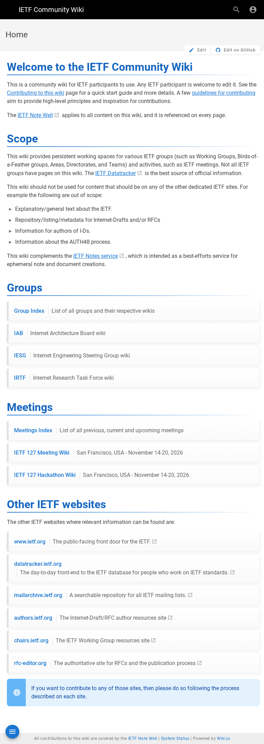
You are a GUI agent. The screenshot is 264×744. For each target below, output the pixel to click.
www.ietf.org (82, 541)
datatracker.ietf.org (121, 568)
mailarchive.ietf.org (100, 595)
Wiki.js (223, 738)
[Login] (253, 9)
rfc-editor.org (105, 663)
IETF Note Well (35, 115)
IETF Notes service (95, 256)
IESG (72, 355)
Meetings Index (99, 430)
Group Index (84, 311)
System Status (175, 738)
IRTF (64, 378)
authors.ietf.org (90, 618)
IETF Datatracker (115, 173)
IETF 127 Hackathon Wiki (101, 475)
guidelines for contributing (223, 93)
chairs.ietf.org (82, 640)
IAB (60, 333)
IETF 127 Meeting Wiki (98, 452)
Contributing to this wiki (35, 93)
